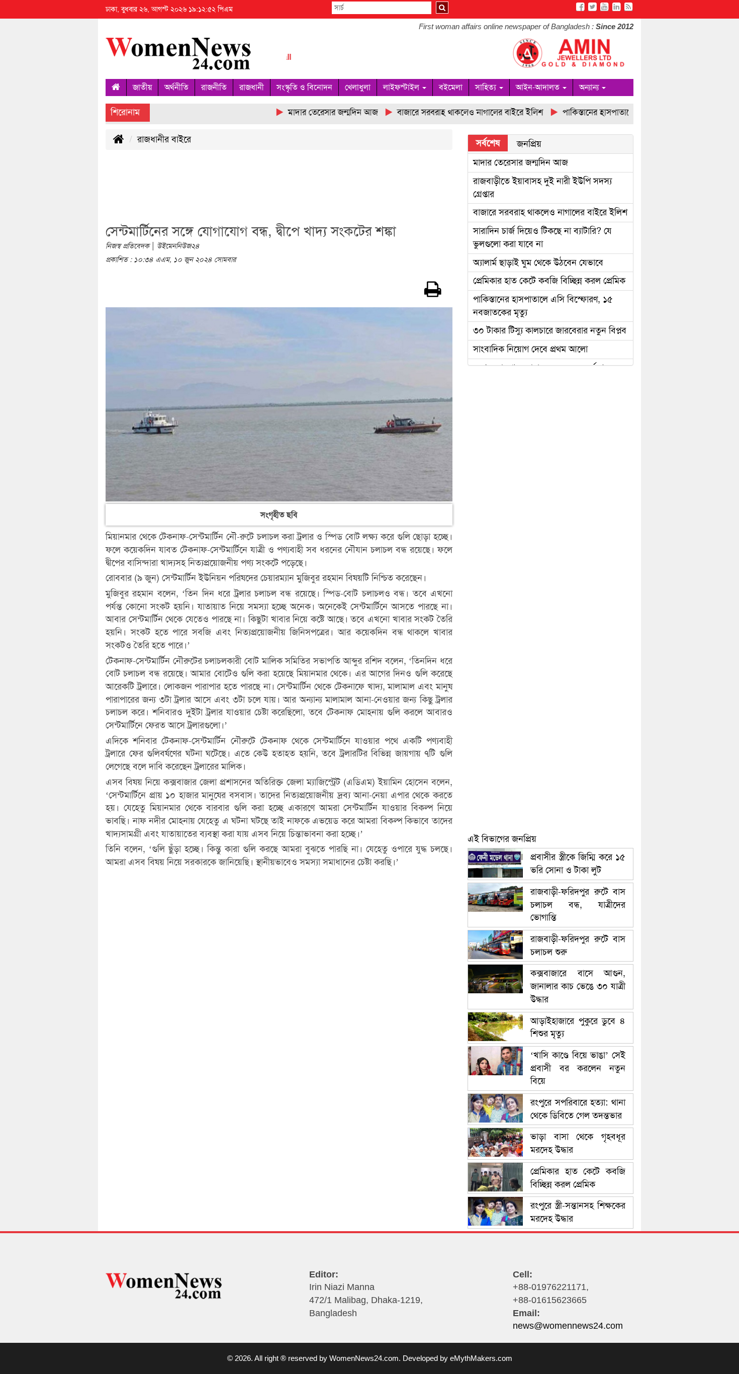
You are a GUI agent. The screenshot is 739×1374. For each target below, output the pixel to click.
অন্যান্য (590, 87)
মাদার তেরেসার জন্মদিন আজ (520, 162)
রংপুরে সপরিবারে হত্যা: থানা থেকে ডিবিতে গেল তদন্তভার (577, 1109)
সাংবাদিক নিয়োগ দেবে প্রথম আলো (530, 349)
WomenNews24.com (364, 1358)
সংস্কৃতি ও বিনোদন (304, 87)
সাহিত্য (486, 87)
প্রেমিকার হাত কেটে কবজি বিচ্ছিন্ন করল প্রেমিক (549, 281)
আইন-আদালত (539, 87)
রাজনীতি (214, 87)
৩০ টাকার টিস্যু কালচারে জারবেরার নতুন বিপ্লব (549, 330)
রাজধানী (251, 87)
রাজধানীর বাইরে (164, 139)
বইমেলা (451, 87)
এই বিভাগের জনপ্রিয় (502, 839)
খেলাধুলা (358, 87)
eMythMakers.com (481, 1358)
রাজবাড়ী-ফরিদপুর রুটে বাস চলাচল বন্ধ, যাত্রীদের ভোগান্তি (577, 904)
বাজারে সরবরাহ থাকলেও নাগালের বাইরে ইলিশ (550, 212)
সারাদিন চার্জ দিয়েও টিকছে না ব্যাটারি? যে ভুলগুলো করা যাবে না (542, 237)
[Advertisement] (289, 192)
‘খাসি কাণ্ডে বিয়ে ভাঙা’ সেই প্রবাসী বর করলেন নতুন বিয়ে (577, 1068)
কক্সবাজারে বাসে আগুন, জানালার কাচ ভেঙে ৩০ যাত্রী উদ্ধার (577, 986)
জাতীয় (142, 87)
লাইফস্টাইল (402, 87)
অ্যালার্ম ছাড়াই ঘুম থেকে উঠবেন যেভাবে (538, 262)
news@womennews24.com (568, 1326)
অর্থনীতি (176, 87)
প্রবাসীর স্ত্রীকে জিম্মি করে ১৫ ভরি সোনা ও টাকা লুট (577, 863)
